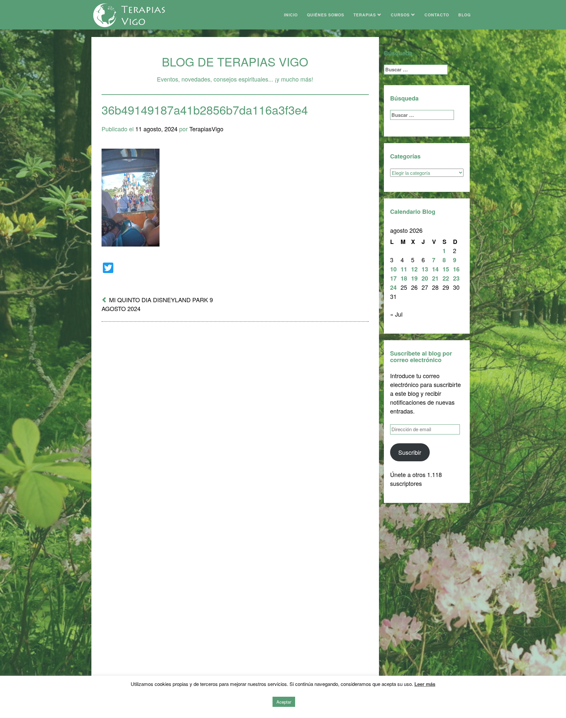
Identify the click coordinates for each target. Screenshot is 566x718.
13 (425, 269)
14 (435, 269)
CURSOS (401, 15)
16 (456, 269)
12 (414, 269)
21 (435, 278)
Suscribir (409, 452)
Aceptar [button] (283, 702)
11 (404, 269)
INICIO (291, 15)
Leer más (424, 684)
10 (393, 269)
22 (446, 278)
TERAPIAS (365, 15)
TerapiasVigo (206, 128)
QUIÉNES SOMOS (325, 15)
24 (393, 287)
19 (414, 278)
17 (393, 278)
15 (446, 269)
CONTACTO (436, 15)
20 (425, 278)
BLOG (464, 15)
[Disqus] (235, 412)
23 (456, 278)
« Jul (396, 314)
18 (404, 278)
